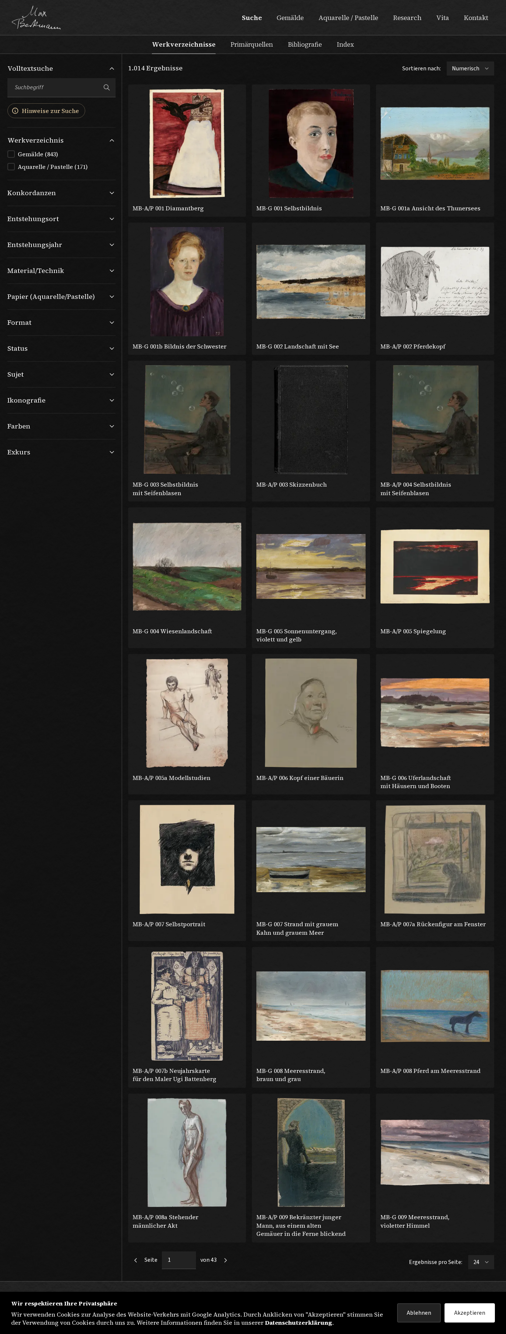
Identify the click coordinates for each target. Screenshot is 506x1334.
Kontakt (476, 17)
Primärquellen (251, 44)
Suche (252, 17)
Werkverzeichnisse (184, 44)
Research (407, 17)
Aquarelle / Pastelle (348, 17)
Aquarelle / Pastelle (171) (53, 167)
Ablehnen (419, 1313)
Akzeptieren (469, 1313)
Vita (442, 17)
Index (345, 44)
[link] (135, 1260)
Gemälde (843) (38, 154)
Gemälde (290, 17)
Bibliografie (305, 44)
